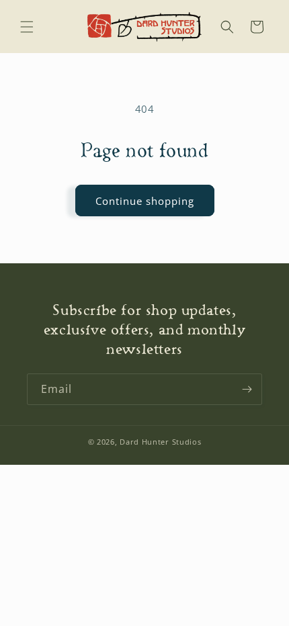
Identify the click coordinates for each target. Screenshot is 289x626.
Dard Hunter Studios (160, 442)
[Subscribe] (246, 389)
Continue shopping (144, 201)
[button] (27, 27)
